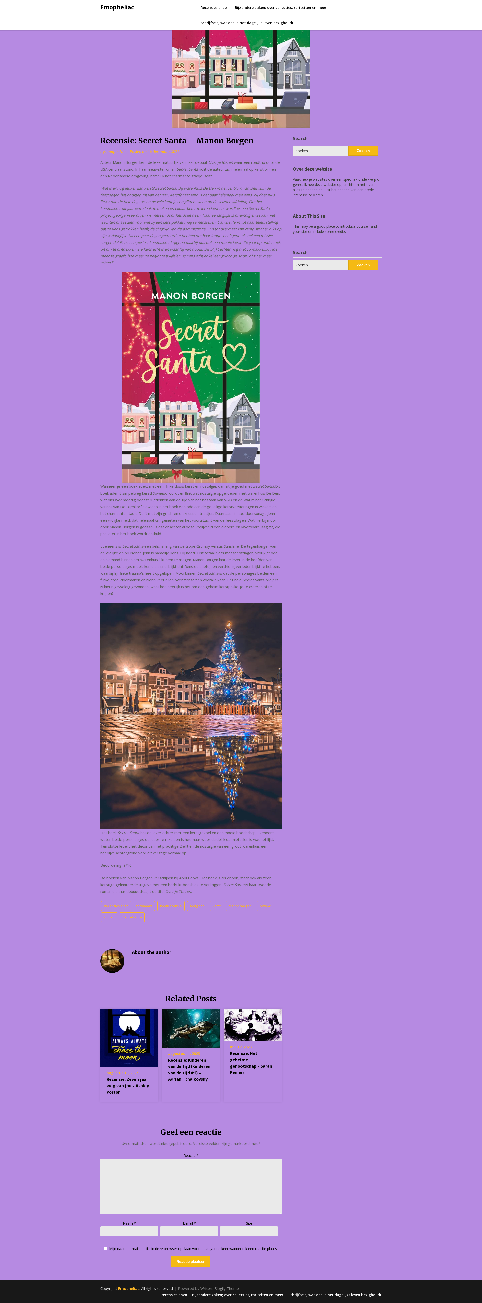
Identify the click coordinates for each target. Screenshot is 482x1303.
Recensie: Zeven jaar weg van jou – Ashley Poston (128, 1086)
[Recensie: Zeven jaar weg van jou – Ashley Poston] (129, 1036)
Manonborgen (240, 906)
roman (109, 917)
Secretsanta (132, 917)
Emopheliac (117, 7)
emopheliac (115, 151)
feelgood (197, 906)
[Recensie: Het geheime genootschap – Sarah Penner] (253, 1023)
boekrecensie (171, 906)
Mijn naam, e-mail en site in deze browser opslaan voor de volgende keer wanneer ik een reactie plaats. (193, 1249)
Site (249, 1223)
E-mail (189, 1223)
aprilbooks (143, 906)
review (265, 906)
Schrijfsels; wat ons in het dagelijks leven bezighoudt (247, 22)
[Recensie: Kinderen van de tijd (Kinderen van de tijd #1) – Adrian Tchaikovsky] (191, 1026)
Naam (129, 1223)
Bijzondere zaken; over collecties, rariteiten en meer (280, 7)
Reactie (191, 1155)
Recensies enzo (214, 7)
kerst (217, 906)
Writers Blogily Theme (219, 1288)
